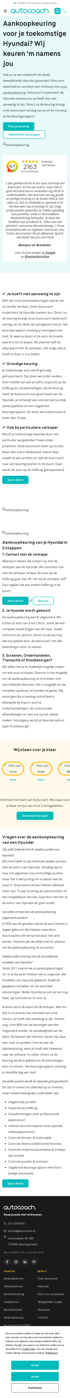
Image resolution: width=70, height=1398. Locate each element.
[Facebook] (7, 1261)
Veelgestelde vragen (50, 1301)
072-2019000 (16, 1223)
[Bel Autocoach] (64, 11)
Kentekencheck (13, 1309)
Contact (43, 1317)
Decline (35, 1376)
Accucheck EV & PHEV (17, 1325)
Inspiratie (43, 1286)
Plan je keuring (18, 126)
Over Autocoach (48, 1278)
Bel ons (43, 601)
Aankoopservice (13, 1278)
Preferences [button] (51, 1353)
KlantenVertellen (37, 257)
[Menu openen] (5, 11)
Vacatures (44, 1309)
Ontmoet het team (35, 816)
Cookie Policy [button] (28, 1349)
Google (50, 253)
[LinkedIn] (25, 1261)
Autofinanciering (14, 1294)
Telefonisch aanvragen (24, 134)
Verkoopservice (13, 1286)
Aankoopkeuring (13, 1317)
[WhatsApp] (57, 11)
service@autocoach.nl (21, 1230)
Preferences (35, 1388)
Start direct (15, 480)
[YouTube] (34, 1261)
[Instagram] (16, 1261)
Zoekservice (11, 1301)
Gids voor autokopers (51, 1294)
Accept (35, 1365)
